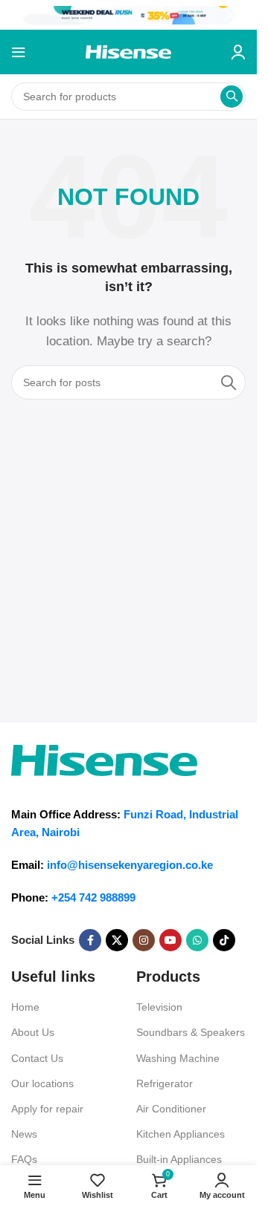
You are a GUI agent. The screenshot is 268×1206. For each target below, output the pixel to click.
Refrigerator (164, 1083)
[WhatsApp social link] (197, 940)
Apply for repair (47, 1109)
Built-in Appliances (179, 1159)
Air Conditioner (171, 1109)
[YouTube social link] (170, 940)
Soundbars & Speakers (190, 1032)
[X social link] (117, 940)
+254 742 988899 (93, 897)
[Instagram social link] (144, 940)
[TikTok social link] (224, 940)
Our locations (42, 1083)
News (24, 1134)
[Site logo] (128, 51)
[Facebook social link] (90, 940)
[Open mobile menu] (19, 52)
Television (159, 1007)
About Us (32, 1032)
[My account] (238, 52)
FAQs (24, 1159)
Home (25, 1007)
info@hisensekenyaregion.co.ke (130, 864)
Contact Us (37, 1058)
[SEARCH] (231, 96)
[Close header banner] (238, 15)
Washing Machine (178, 1058)
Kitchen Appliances (180, 1134)
